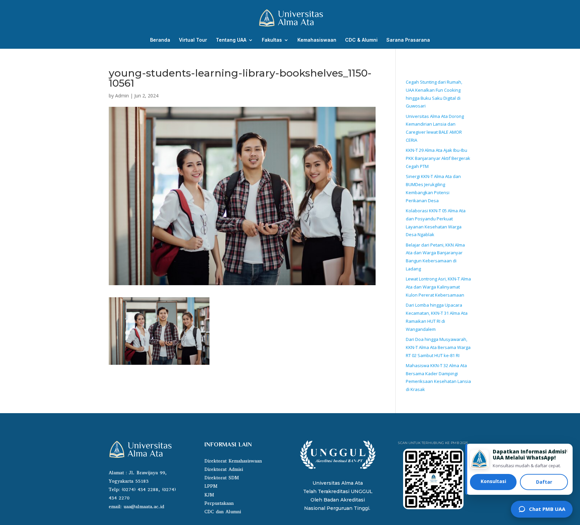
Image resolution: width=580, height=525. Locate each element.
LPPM (211, 486)
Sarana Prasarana (408, 40)
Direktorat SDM (221, 478)
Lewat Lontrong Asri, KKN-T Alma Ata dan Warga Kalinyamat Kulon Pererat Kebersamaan (438, 287)
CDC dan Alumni (222, 512)
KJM (209, 495)
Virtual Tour (193, 40)
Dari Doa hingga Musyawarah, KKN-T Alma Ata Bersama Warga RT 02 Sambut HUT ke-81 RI (438, 347)
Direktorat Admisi (223, 469)
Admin (122, 95)
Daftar (544, 482)
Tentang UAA (231, 40)
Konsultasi (493, 481)
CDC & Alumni (361, 40)
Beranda (160, 40)
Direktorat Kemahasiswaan (233, 461)
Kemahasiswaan (316, 40)
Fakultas (272, 40)
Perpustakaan (219, 503)
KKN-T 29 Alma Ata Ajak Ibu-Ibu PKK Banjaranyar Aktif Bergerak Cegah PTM (438, 158)
